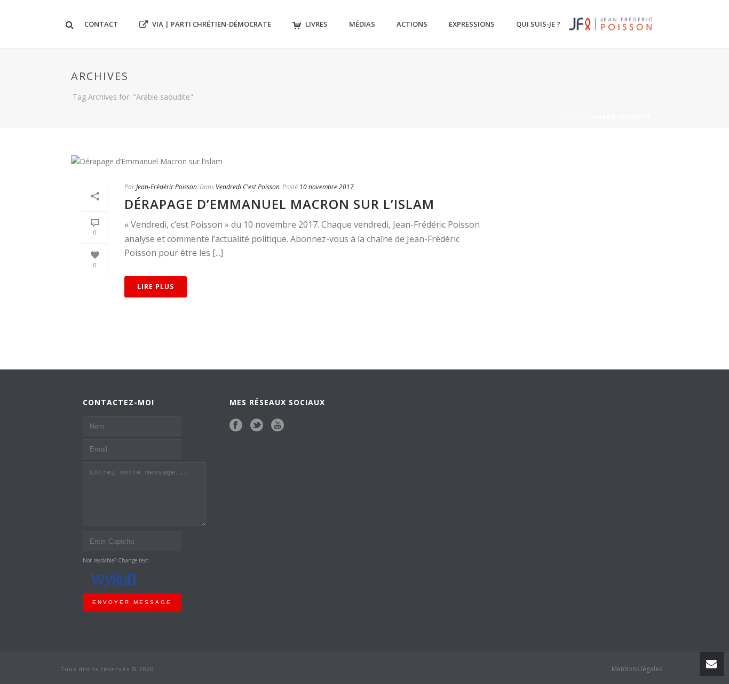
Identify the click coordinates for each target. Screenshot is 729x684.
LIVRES (316, 24)
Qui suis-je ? (538, 24)
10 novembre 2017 (326, 186)
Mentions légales (637, 669)
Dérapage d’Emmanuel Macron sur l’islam (279, 204)
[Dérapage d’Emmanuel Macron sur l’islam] (282, 160)
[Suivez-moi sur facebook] (235, 425)
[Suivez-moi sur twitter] (256, 425)
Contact (101, 24)
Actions (412, 24)
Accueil (571, 116)
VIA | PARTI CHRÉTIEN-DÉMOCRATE (211, 24)
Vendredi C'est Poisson (248, 186)
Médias (362, 24)
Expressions (472, 24)
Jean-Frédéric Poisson (166, 186)
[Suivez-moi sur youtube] (277, 425)
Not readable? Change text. (116, 560)
